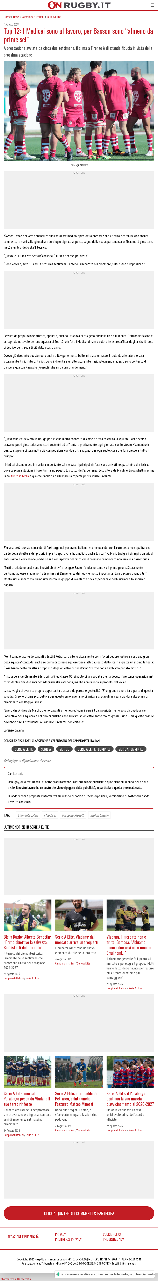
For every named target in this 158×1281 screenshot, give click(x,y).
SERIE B (64, 749)
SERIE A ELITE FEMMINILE (94, 749)
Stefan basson (99, 815)
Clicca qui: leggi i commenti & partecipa (79, 1213)
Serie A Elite (54, 17)
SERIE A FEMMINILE (130, 749)
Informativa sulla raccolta (15, 1279)
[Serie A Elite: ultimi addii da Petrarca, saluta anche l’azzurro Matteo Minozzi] (79, 1072)
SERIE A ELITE (24, 749)
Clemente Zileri (28, 815)
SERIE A (46, 749)
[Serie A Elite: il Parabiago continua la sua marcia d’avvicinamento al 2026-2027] (130, 1072)
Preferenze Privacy (68, 1239)
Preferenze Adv (113, 1239)
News (16, 17)
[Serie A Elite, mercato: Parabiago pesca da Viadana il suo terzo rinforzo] (27, 1072)
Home (7, 17)
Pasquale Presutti (73, 815)
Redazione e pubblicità (23, 1236)
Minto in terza (20, 476)
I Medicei (50, 815)
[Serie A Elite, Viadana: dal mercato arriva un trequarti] (79, 916)
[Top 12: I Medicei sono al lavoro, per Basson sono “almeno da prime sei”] (79, 111)
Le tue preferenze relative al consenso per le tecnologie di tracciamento (105, 1274)
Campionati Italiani (33, 17)
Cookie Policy (112, 1234)
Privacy (60, 1234)
